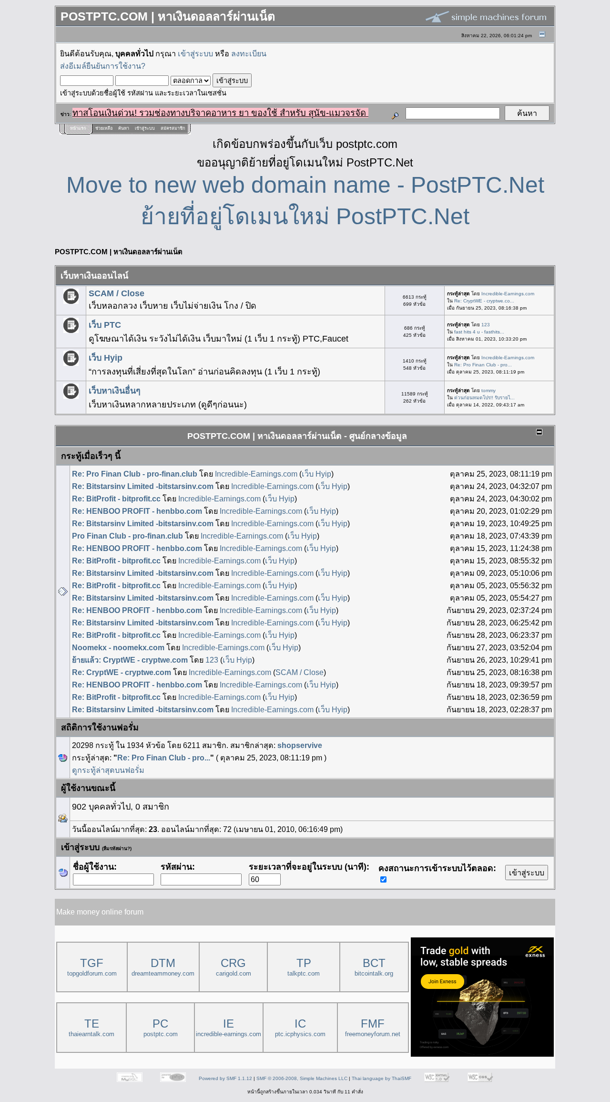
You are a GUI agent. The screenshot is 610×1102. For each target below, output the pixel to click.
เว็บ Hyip (105, 358)
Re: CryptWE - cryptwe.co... (484, 300)
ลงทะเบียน (248, 53)
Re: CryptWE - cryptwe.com (121, 672)
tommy (488, 390)
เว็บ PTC (105, 325)
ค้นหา (123, 128)
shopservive (299, 745)
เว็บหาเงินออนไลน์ (94, 276)
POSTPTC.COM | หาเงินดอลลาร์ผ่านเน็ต (119, 252)
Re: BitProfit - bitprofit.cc (116, 498)
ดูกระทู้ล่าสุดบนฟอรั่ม (108, 770)
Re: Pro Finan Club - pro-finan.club (134, 473)
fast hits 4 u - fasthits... (479, 331)
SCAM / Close (116, 293)
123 (485, 324)
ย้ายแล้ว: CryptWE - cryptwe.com (130, 659)
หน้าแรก (78, 128)
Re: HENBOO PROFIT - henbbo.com (137, 511)
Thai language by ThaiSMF (381, 1078)
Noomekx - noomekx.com (118, 647)
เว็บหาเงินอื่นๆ (115, 390)
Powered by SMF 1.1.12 (225, 1078)
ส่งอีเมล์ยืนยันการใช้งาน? (102, 66)
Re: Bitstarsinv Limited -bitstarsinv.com (143, 486)
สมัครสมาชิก (173, 128)
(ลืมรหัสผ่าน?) (117, 848)
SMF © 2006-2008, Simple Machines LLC (301, 1078)
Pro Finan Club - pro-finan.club (127, 535)
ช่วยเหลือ (103, 128)
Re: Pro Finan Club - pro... (483, 364)
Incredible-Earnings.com (507, 293)
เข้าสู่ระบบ (195, 53)
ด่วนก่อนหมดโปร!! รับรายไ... (484, 397)
